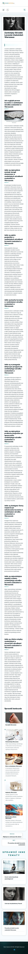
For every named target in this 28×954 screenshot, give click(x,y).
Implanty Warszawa (11, 792)
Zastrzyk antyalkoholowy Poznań (13, 903)
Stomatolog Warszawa (11, 741)
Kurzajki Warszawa (10, 725)
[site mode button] (7, 10)
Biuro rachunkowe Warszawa (13, 766)
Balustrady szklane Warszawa (10, 817)
